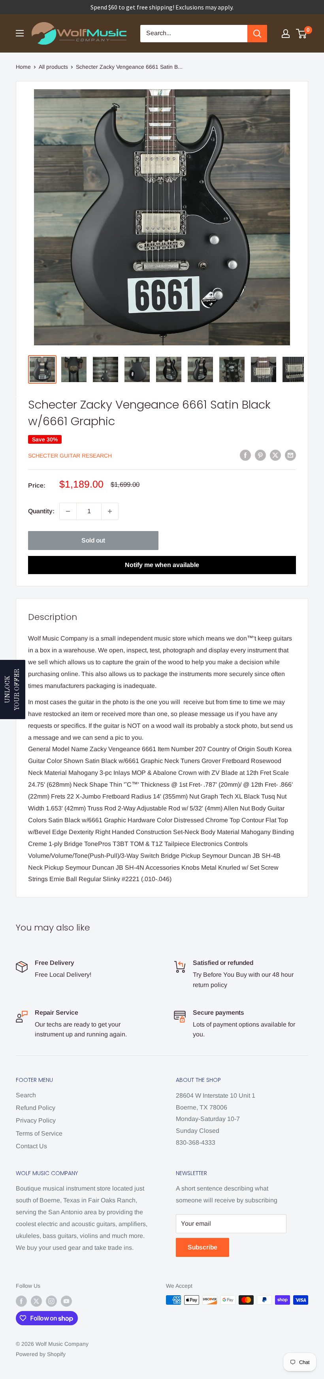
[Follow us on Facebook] (21, 1300)
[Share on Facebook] (245, 455)
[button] (12, 689)
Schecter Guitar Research (70, 455)
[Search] (257, 33)
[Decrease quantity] (68, 511)
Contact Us (31, 1146)
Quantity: (41, 511)
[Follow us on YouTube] (66, 1300)
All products (53, 67)
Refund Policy (35, 1107)
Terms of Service (39, 1133)
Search (26, 1095)
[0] (302, 33)
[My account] (286, 33)
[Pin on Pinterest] (260, 455)
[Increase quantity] (110, 511)
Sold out (93, 540)
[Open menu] (20, 33)
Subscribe (202, 1247)
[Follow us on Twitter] (36, 1300)
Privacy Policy (36, 1120)
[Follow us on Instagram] (51, 1300)
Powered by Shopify (41, 1354)
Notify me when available (162, 564)
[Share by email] (290, 455)
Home (23, 67)
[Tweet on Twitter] (275, 455)
